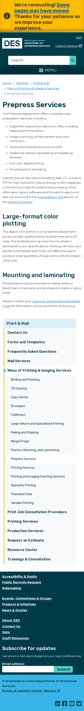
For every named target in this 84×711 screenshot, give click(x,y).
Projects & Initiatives (19, 604)
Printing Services (23, 468)
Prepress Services (23, 459)
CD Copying (19, 388)
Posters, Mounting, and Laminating (35, 450)
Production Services (25, 531)
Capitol (66, 45)
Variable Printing (22, 503)
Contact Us (17, 333)
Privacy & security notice (21, 690)
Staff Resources (15, 638)
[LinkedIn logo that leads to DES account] (58, 704)
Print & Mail (18, 323)
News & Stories (14, 610)
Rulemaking (11, 588)
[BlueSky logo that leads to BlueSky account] (79, 704)
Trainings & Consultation (29, 559)
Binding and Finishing (25, 379)
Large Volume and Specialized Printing (37, 424)
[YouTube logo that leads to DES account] (72, 704)
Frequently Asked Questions (32, 351)
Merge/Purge (20, 441)
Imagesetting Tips (50, 197)
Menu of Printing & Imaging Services (39, 370)
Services (22, 83)
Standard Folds (21, 494)
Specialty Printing (23, 485)
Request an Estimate (26, 540)
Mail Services (19, 361)
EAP (79, 37)
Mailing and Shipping (25, 432)
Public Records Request (21, 582)
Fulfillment (18, 415)
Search (74, 60)
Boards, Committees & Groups (26, 598)
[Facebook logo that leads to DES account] (65, 704)
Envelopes (18, 406)
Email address (13, 663)
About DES (11, 620)
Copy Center (19, 397)
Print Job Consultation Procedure (37, 512)
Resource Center (22, 550)
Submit (63, 669)
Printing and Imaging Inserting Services (38, 476)
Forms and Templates (26, 342)
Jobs (6, 632)
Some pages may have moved (42, 8)
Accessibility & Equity (19, 576)
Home (7, 83)
